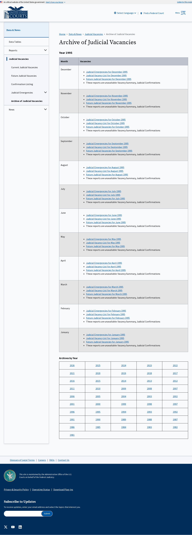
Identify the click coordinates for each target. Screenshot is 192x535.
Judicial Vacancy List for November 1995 (106, 99)
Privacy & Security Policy (16, 489)
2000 (98, 403)
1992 (175, 411)
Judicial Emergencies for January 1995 (105, 334)
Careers (42, 460)
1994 (123, 411)
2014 (123, 380)
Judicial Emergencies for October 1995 (106, 119)
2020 (98, 373)
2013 (149, 380)
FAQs (51, 460)
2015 (98, 380)
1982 (175, 427)
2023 (149, 365)
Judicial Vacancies (19, 58)
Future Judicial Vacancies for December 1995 (108, 79)
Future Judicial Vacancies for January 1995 (107, 341)
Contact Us (63, 460)
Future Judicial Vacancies (24, 75)
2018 (149, 373)
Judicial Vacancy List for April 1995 (103, 266)
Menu (177, 13)
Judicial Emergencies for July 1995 (103, 191)
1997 (175, 403)
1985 (98, 427)
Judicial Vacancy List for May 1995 (103, 242)
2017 (175, 373)
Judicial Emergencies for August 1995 (105, 167)
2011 (72, 388)
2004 (123, 396)
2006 (72, 396)
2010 (98, 388)
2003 (149, 396)
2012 (175, 380)
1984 (123, 427)
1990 (98, 419)
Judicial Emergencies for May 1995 (103, 239)
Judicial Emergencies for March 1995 (104, 286)
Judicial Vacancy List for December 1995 (106, 75)
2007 (175, 388)
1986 (72, 427)
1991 (72, 419)
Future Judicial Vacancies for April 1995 (106, 270)
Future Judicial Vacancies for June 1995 (106, 222)
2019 (123, 373)
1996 (72, 411)
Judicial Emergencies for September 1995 (107, 143)
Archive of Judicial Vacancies (26, 100)
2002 (175, 396)
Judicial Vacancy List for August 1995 (104, 170)
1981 (72, 434)
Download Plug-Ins (63, 489)
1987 (175, 419)
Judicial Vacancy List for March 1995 (104, 290)
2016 (72, 380)
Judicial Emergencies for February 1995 (106, 310)
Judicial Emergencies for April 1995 (104, 262)
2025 (98, 365)
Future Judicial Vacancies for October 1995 (107, 126)
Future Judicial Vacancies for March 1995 (106, 294)
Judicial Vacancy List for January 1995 (105, 338)
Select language (125, 12)
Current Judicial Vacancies (24, 67)
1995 (98, 411)
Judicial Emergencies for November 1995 (107, 95)
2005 (98, 396)
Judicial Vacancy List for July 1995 (103, 194)
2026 (72, 365)
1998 (149, 403)
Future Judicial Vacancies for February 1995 (108, 317)
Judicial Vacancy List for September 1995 (107, 147)
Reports (13, 50)
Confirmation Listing (22, 84)
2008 (149, 388)
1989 (123, 419)
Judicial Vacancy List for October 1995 (105, 123)
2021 (72, 373)
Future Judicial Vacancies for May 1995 (105, 246)
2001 (72, 403)
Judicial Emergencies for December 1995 (107, 71)
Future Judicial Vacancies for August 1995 (107, 174)
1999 (123, 403)
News (11, 109)
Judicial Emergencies (22, 92)
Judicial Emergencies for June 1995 (104, 215)
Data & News (13, 30)
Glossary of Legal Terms (22, 460)
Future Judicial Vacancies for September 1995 (109, 150)
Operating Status (41, 489)
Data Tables (15, 41)
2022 (175, 365)
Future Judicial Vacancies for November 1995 (109, 102)
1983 (149, 427)
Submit (47, 513)
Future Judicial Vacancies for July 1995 (105, 198)
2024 (123, 365)
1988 (149, 419)
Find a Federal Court (153, 13)
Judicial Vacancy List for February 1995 (105, 314)
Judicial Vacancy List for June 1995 (103, 218)
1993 (149, 411)
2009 (123, 388)
